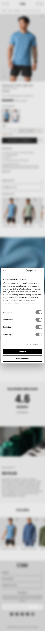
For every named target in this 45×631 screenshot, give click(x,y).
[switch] (38, 320)
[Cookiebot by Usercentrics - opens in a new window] (27, 271)
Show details (32, 344)
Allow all (22, 351)
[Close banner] (41, 271)
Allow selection (22, 359)
